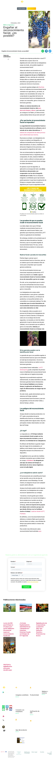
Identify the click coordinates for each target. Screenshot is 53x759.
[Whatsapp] (3, 706)
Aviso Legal (34, 752)
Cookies (42, 752)
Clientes (27, 4)
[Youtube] (10, 706)
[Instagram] (7, 709)
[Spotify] (3, 709)
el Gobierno (30, 460)
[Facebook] (10, 709)
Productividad (34, 695)
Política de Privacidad (27, 753)
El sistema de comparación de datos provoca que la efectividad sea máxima (32, 133)
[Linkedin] (7, 706)
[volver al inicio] (8, 687)
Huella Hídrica (34, 726)
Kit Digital (45, 713)
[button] (42, 51)
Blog (43, 702)
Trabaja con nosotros (18, 753)
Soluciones (18, 4)
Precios (42, 4)
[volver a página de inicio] (26, 1)
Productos (9, 4)
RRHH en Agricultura (8, 25)
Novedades (45, 723)
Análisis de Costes (21, 699)
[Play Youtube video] (33, 338)
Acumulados (34, 723)
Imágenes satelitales (22, 695)
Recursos (35, 4)
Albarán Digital (20, 727)
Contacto (45, 730)
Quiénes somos (25, 5)
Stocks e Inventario (22, 707)
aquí (40, 531)
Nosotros (45, 688)
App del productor (21, 730)
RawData (41, 87)
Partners (44, 720)
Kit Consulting (46, 717)
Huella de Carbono (36, 729)
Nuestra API (45, 727)
